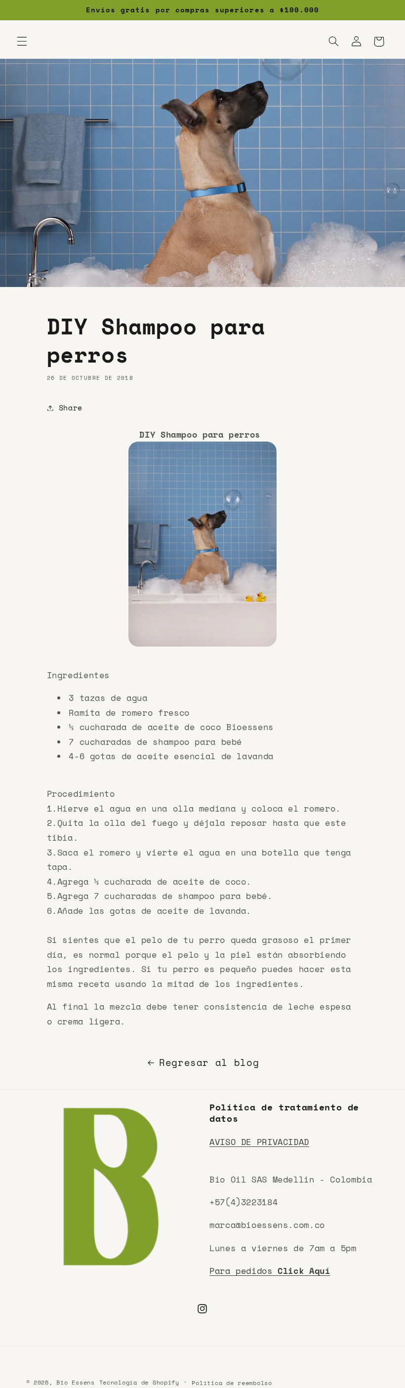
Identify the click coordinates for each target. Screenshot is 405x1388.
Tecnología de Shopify (139, 1382)
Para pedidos (269, 1271)
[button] (21, 41)
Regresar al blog (209, 1062)
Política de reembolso (232, 1383)
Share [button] (70, 408)
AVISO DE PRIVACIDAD (259, 1142)
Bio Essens (75, 1382)
